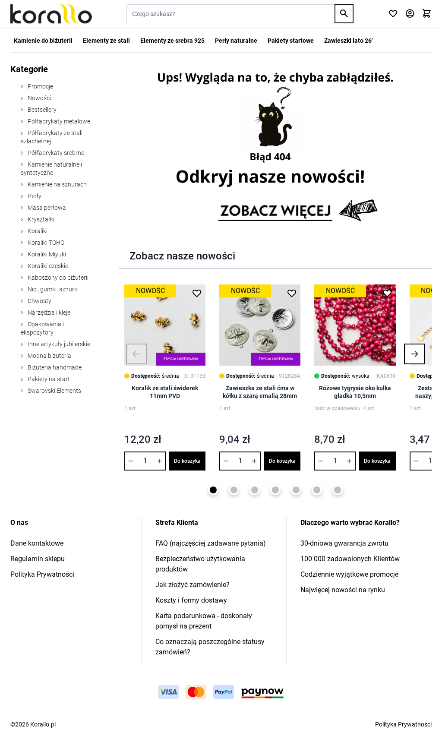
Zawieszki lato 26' (348, 40)
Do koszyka (187, 461)
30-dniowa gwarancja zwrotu (344, 543)
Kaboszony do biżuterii (57, 277)
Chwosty (38, 300)
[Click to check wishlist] (393, 14)
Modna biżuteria (48, 355)
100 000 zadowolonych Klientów (350, 559)
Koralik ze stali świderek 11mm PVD (165, 392)
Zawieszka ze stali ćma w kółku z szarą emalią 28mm (260, 392)
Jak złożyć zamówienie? (192, 585)
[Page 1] (213, 489)
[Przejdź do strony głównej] (51, 13)
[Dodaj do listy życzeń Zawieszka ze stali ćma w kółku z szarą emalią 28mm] (292, 293)
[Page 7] (337, 489)
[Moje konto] (410, 14)
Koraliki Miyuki (46, 254)
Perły (33, 196)
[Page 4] (275, 489)
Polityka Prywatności (42, 574)
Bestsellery (41, 109)
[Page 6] (316, 489)
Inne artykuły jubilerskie (58, 344)
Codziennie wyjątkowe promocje (349, 574)
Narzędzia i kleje (48, 312)
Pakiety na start (48, 379)
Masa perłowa (46, 207)
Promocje (39, 86)
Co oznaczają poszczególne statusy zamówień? (210, 647)
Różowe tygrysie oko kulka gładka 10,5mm (355, 392)
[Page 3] (254, 489)
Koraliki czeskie (47, 265)
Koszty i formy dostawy (191, 600)
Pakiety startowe (291, 40)
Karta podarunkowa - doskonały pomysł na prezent (203, 621)
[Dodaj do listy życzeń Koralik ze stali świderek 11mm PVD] (197, 293)
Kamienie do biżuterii (43, 40)
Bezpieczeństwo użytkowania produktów (200, 564)
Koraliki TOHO (45, 242)
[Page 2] (233, 489)
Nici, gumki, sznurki (52, 289)
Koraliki (36, 230)
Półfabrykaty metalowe (58, 121)
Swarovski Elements (53, 390)
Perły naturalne (236, 40)
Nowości (38, 98)
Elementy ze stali (106, 40)
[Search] (344, 13)
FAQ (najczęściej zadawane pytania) (210, 543)
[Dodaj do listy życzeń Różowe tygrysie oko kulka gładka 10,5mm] (387, 293)
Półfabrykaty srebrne (55, 152)
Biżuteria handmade (54, 367)
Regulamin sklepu (37, 559)
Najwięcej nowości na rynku (342, 590)
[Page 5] (296, 489)
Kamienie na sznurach (56, 184)
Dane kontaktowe (36, 543)
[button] (136, 354)
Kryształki (40, 219)
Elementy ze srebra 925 (172, 40)
